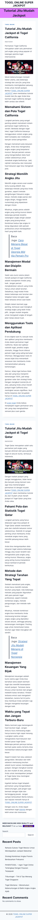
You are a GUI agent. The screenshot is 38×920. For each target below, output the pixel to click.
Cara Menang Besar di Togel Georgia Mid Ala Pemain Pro (19, 248)
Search (5, 831)
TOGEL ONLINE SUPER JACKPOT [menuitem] (18, 802)
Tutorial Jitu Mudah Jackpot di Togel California (18, 33)
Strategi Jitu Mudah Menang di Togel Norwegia (19, 649)
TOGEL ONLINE (9, 24)
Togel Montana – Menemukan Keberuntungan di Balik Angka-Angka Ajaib (20, 888)
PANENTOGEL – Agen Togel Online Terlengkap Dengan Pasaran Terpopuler (19, 868)
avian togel (11, 403)
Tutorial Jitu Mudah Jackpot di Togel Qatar (18, 433)
